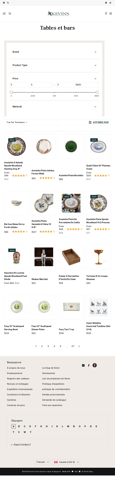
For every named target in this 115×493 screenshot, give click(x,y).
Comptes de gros (16, 405)
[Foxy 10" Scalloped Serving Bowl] (16, 307)
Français (40, 462)
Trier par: (15, 122)
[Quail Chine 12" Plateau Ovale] (98, 146)
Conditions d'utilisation (18, 394)
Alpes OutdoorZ (22, 444)
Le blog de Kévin (50, 368)
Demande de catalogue (54, 400)
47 (72, 346)
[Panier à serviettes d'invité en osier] (71, 256)
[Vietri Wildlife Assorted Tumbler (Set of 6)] (98, 307)
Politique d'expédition (53, 384)
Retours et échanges (17, 384)
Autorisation (8, 3)
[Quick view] (25, 185)
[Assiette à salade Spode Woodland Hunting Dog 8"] (16, 146)
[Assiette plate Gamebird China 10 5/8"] (43, 203)
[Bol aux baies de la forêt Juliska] (16, 203)
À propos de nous (16, 368)
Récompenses (106, 3)
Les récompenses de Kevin (56, 378)
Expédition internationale (20, 389)
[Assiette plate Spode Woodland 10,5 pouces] (98, 203)
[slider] (11, 92)
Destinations (48, 373)
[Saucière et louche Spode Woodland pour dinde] (16, 256)
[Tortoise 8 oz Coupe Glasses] (98, 256)
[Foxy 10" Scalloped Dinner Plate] (43, 307)
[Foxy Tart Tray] (71, 307)
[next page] (79, 346)
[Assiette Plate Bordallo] (71, 146)
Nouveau (4, 3)
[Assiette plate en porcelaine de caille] (71, 203)
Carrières (11, 400)
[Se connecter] (106, 13)
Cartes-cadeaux (110, 3)
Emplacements (14, 373)
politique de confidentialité (56, 389)
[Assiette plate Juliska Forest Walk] (43, 146)
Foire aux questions (52, 405)
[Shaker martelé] (43, 256)
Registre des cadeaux (18, 378)
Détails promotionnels (53, 394)
